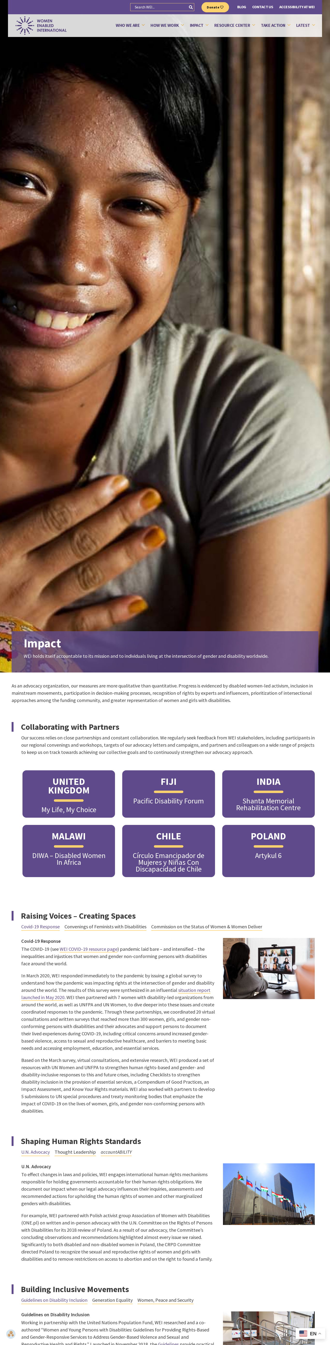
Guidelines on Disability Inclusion (54, 1300)
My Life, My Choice (68, 809)
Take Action (273, 25)
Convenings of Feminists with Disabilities (105, 926)
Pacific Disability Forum (168, 800)
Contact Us (262, 7)
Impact (196, 25)
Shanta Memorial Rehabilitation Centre (268, 804)
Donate (213, 7)
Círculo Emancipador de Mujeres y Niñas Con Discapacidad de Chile (168, 862)
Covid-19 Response (40, 926)
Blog (241, 7)
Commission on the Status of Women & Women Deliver (206, 926)
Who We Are (128, 25)
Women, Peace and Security (165, 1300)
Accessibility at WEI (297, 7)
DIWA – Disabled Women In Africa (69, 859)
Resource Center (232, 25)
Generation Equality (112, 1300)
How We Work (165, 25)
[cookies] (11, 1334)
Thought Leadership (75, 1152)
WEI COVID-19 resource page (88, 949)
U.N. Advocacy (35, 1152)
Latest (303, 25)
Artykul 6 (268, 855)
